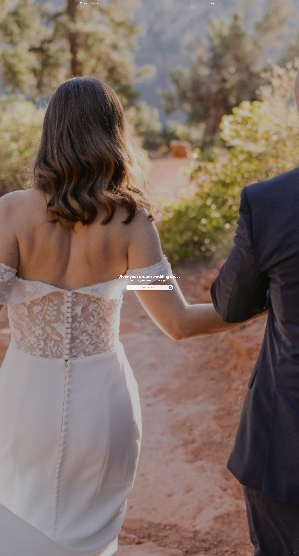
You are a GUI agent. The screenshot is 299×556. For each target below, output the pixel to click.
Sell (213, 3)
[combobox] (149, 288)
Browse (96, 3)
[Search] (170, 287)
